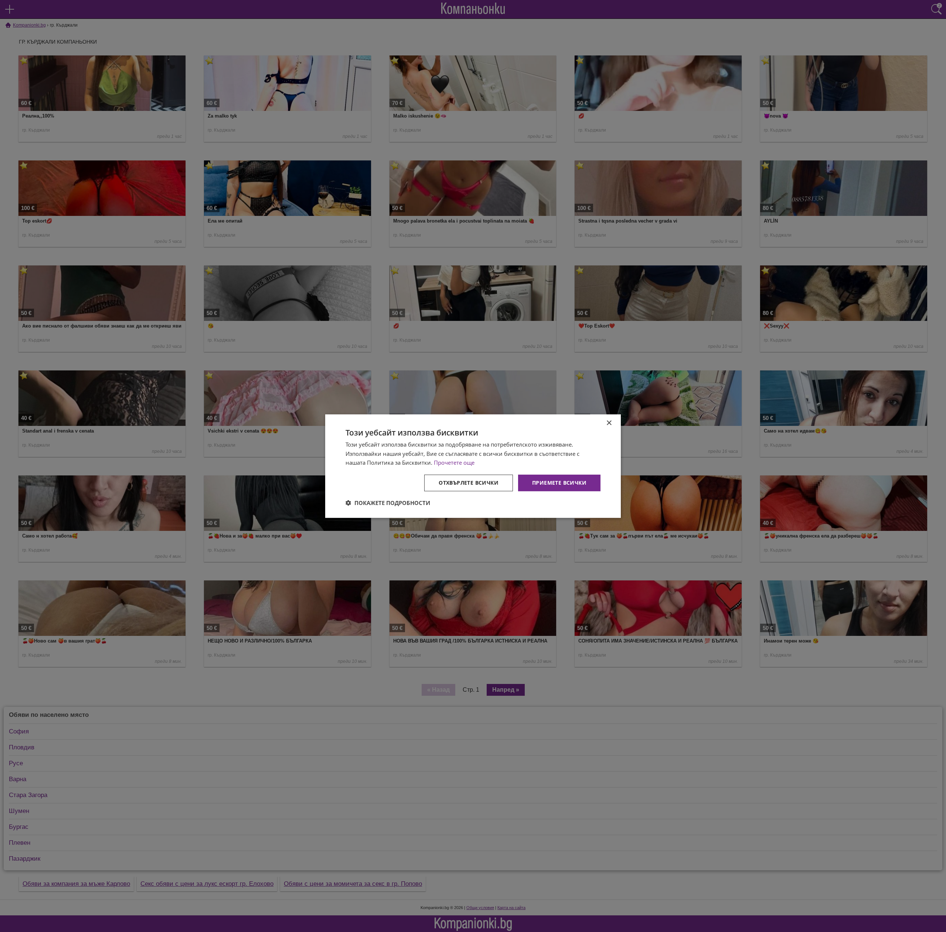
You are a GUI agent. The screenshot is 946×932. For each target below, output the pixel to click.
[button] (388, 503)
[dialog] (473, 466)
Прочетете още (454, 462)
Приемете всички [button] (559, 482)
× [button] (609, 423)
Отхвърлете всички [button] (468, 482)
